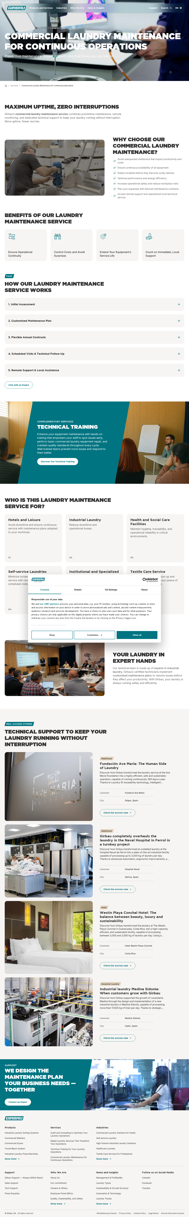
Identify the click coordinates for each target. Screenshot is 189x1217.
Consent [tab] (44, 589)
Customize (92, 635)
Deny (52, 635)
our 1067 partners (49, 604)
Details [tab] (78, 589)
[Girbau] (16, 8)
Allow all (137, 635)
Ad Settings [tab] (111, 589)
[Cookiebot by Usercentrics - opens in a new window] (145, 580)
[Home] (6, 85)
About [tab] (144, 589)
